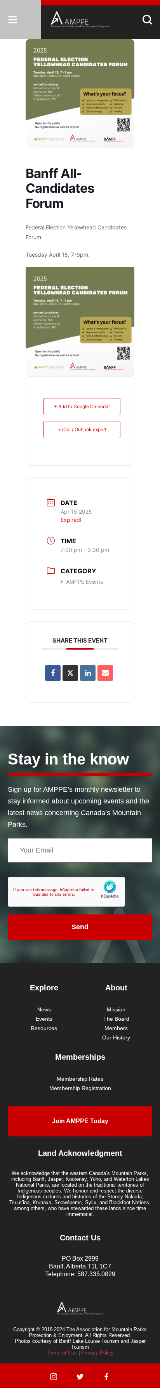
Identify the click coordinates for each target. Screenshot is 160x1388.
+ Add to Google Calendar (82, 406)
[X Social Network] (70, 673)
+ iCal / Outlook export (82, 429)
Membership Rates (80, 1079)
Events (44, 1019)
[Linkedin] (88, 673)
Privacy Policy (97, 1353)
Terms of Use (62, 1353)
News (44, 1009)
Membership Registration (80, 1088)
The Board (116, 1019)
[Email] (105, 673)
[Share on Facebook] (53, 673)
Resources (44, 1028)
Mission (116, 1009)
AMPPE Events (84, 581)
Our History (116, 1037)
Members (116, 1028)
